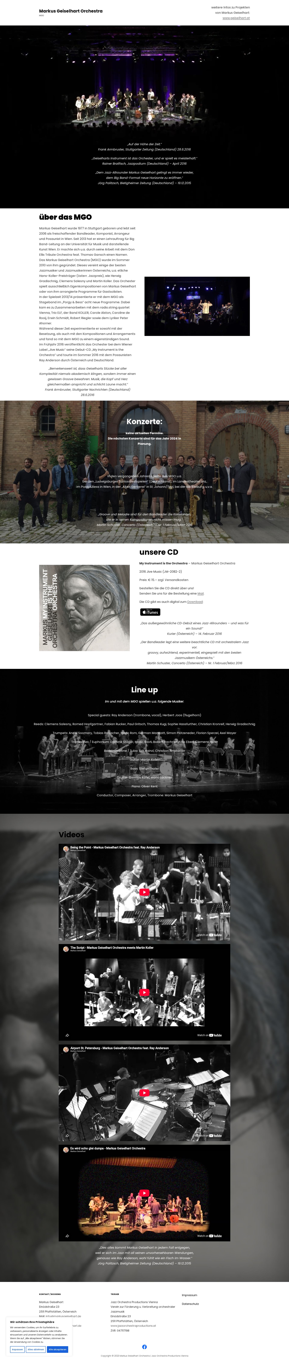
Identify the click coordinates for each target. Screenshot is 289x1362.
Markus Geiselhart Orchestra (71, 11)
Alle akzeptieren (57, 1349)
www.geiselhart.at (236, 18)
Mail (200, 593)
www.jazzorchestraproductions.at (133, 1326)
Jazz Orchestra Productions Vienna (170, 1355)
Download (195, 602)
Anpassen (17, 1349)
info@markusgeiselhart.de (63, 1316)
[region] (39, 1336)
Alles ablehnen (36, 1349)
